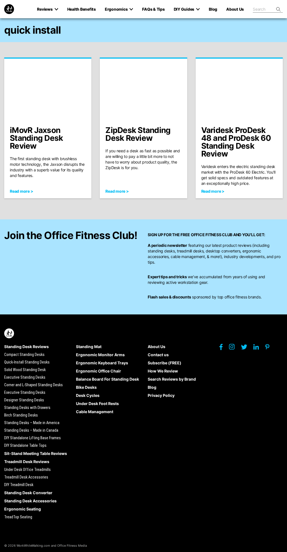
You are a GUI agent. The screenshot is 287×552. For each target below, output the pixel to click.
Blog (152, 387)
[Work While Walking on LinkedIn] (258, 348)
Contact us (158, 354)
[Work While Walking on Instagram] (234, 348)
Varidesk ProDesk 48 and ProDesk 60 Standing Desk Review (236, 141)
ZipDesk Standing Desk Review (137, 134)
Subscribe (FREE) (164, 362)
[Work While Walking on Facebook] (223, 348)
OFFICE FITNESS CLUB (211, 234)
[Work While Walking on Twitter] (247, 348)
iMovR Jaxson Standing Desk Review (36, 138)
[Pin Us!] (270, 348)
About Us (156, 346)
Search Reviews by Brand (172, 379)
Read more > (21, 191)
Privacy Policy (161, 395)
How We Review (163, 371)
